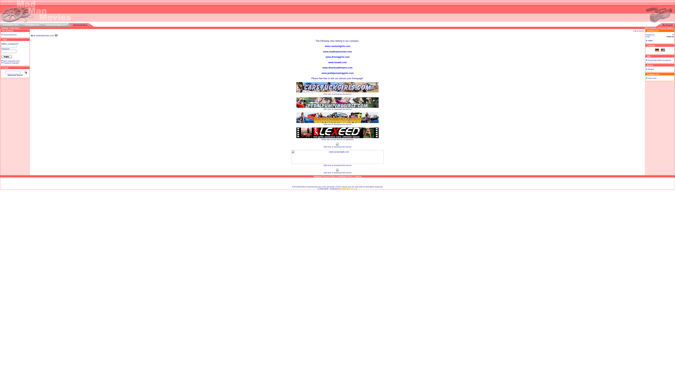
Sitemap (337, 182)
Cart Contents (650, 28)
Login (4, 40)
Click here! (14, 28)
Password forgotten (11, 63)
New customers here (11, 61)
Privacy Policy (329, 176)
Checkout (662, 28)
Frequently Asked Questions (659, 60)
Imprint (671, 28)
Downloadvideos (80, 25)
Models (651, 69)
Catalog (4, 28)
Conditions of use (344, 176)
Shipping (317, 176)
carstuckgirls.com (10, 25)
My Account (668, 25)
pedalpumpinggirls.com (56, 25)
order (650, 41)
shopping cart (653, 31)
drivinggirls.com (32, 25)
